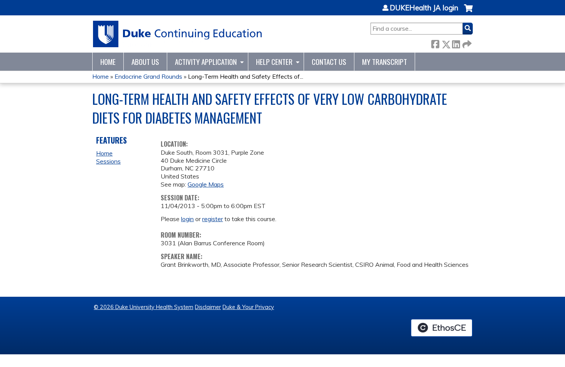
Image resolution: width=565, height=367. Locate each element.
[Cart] (468, 12)
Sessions (108, 161)
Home (108, 61)
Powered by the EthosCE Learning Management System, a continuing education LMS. (441, 328)
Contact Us (329, 61)
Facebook (435, 42)
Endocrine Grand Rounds (148, 76)
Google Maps (206, 184)
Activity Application (206, 61)
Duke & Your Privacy (248, 307)
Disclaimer (208, 307)
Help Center (274, 61)
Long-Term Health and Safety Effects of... (245, 76)
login (187, 219)
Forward (466, 42)
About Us (145, 61)
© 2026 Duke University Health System (143, 307)
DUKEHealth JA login (424, 8)
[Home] (177, 34)
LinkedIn (456, 42)
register (212, 219)
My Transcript (384, 61)
